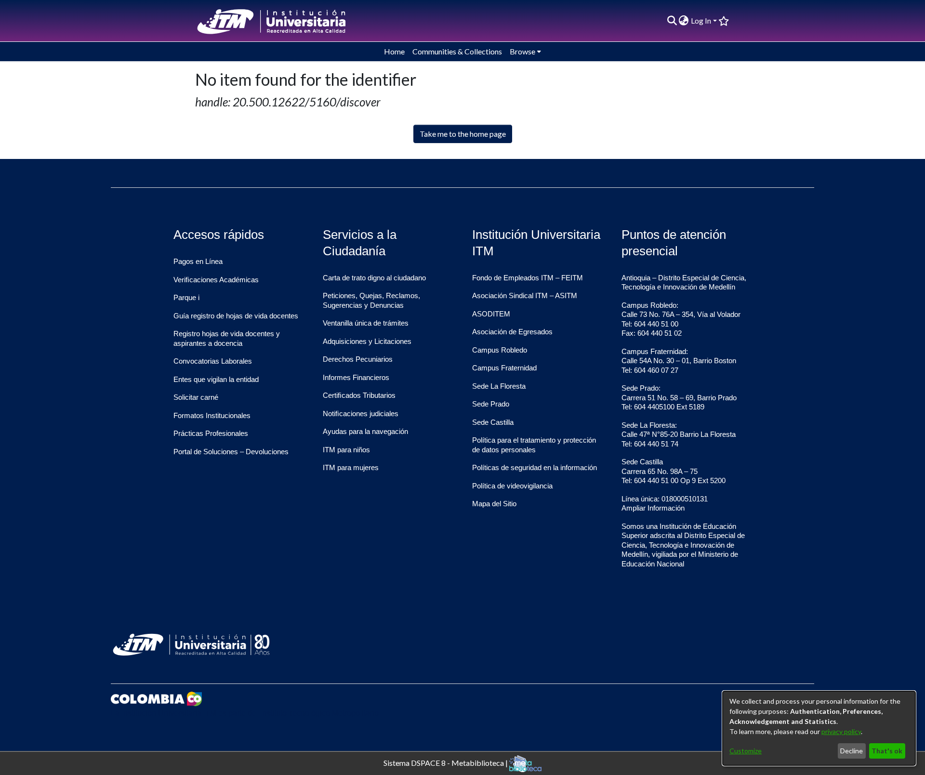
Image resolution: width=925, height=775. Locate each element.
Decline (851, 751)
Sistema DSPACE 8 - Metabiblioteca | (446, 762)
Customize (745, 751)
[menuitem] (684, 20)
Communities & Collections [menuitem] (457, 51)
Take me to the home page (463, 133)
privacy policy (841, 731)
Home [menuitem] (394, 51)
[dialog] (819, 728)
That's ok (887, 751)
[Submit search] (672, 20)
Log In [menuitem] (701, 20)
